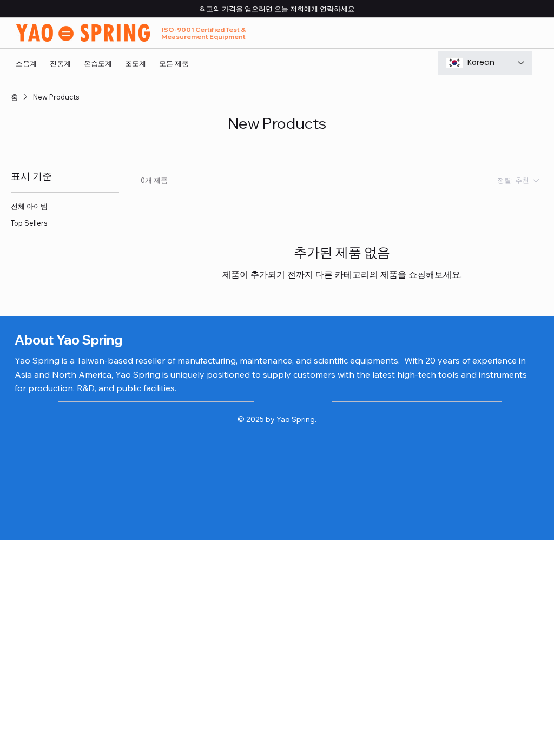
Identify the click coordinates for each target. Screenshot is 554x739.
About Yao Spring (69, 340)
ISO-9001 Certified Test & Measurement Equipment (203, 33)
